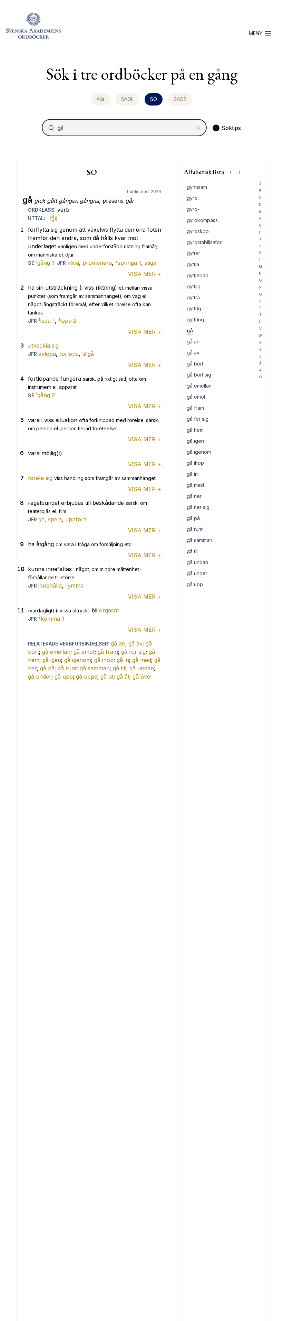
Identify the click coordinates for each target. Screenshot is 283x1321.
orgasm (109, 610)
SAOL (127, 99)
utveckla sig (43, 345)
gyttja (193, 264)
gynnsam (197, 187)
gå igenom (77, 660)
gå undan (141, 668)
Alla (101, 99)
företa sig (40, 477)
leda (46, 320)
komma (51, 618)
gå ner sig (198, 507)
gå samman (95, 668)
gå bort (195, 364)
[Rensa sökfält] (198, 127)
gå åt (123, 676)
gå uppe (86, 676)
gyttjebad (197, 275)
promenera (97, 262)
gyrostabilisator (204, 242)
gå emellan (56, 651)
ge (41, 519)
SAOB (180, 99)
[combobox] (125, 128)
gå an (118, 643)
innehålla (50, 585)
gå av (135, 643)
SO (153, 99)
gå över (143, 676)
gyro (192, 198)
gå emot (84, 651)
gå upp (64, 676)
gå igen (51, 660)
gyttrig (194, 308)
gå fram (108, 651)
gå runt (67, 668)
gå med (141, 660)
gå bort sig (199, 375)
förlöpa (69, 353)
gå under (39, 676)
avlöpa (47, 353)
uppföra (76, 519)
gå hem (195, 430)
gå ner (194, 496)
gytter (193, 253)
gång (45, 262)
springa (128, 262)
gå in (123, 660)
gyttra (193, 297)
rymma (74, 585)
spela (55, 519)
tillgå (88, 353)
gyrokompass (202, 220)
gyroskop (198, 231)
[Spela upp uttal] (53, 218)
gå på (47, 668)
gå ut (107, 676)
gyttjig (194, 286)
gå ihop (104, 660)
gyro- (193, 209)
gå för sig (133, 651)
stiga (150, 262)
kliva (73, 262)
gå (190, 330)
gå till (119, 668)
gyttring (195, 319)
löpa (67, 320)
